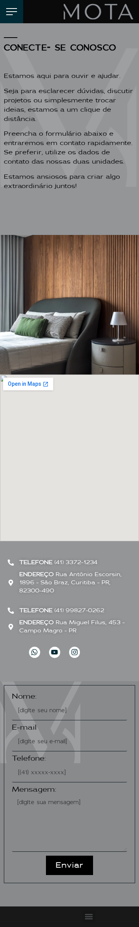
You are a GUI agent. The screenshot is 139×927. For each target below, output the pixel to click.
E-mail (24, 727)
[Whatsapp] (34, 652)
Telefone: (29, 758)
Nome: (24, 696)
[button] (89, 916)
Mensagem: (34, 789)
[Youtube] (54, 652)
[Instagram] (74, 652)
